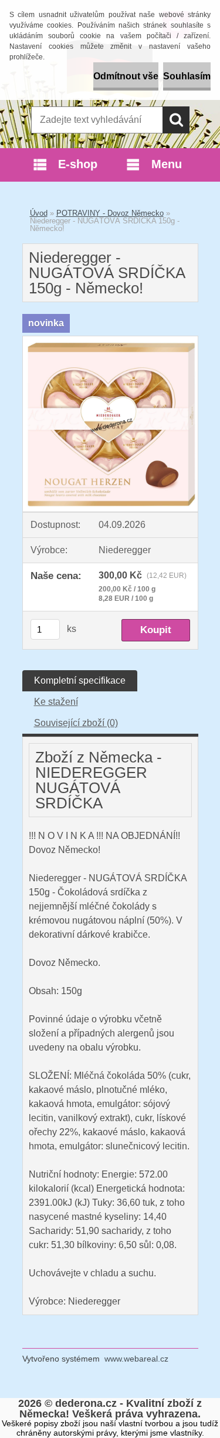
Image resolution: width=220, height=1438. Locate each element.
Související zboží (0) (76, 723)
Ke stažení (56, 702)
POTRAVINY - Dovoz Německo (110, 213)
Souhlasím (187, 76)
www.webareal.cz (136, 1358)
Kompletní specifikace (80, 680)
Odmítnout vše (125, 76)
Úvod (39, 213)
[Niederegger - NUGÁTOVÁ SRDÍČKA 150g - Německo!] (110, 341)
